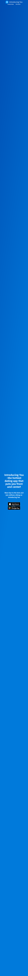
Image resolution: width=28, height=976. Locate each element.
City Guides (18, 4)
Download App (11, 4)
